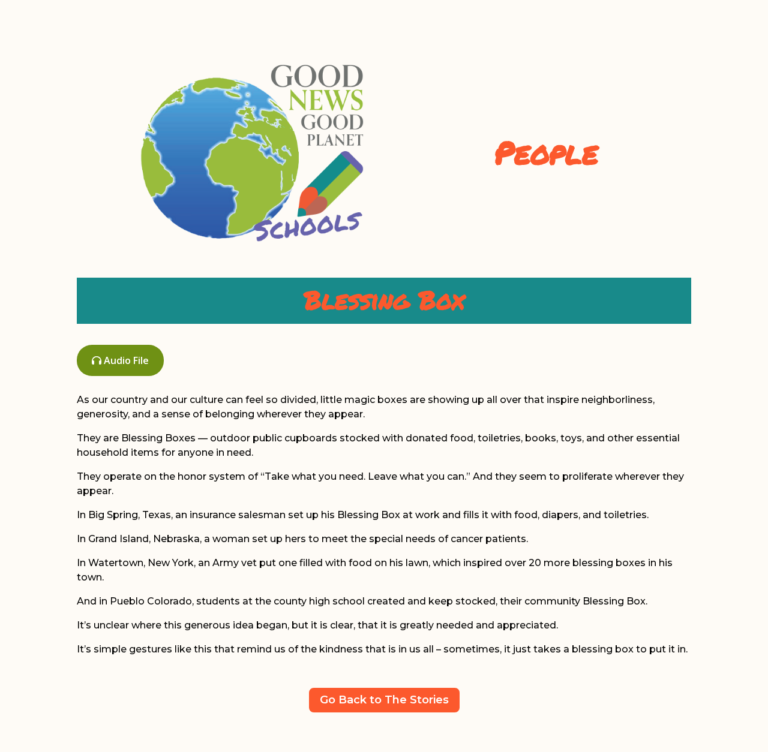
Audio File (125, 360)
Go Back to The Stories (384, 699)
